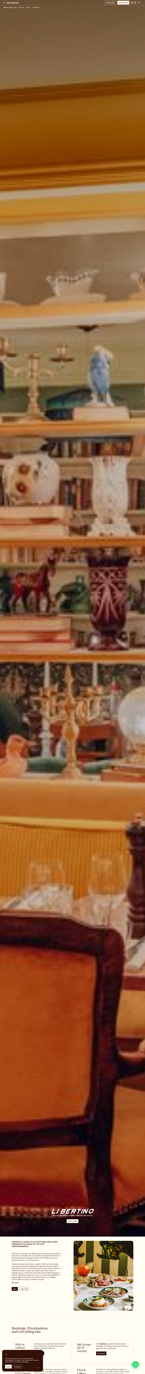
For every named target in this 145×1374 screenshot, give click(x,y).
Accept (8, 1366)
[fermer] (6, 1354)
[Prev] (119, 1307)
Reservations (101, 1353)
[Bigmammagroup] (13, 3)
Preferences (17, 1366)
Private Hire (110, 2)
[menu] (4, 3)
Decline (38, 1367)
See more (15, 1282)
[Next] (127, 1307)
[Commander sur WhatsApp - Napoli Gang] (135, 1364)
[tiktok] (135, 3)
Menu (14, 1289)
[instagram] (132, 3)
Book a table (123, 2)
